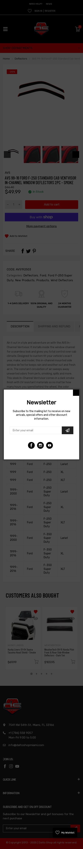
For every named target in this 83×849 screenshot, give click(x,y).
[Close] (76, 393)
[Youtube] (40, 445)
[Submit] (67, 430)
